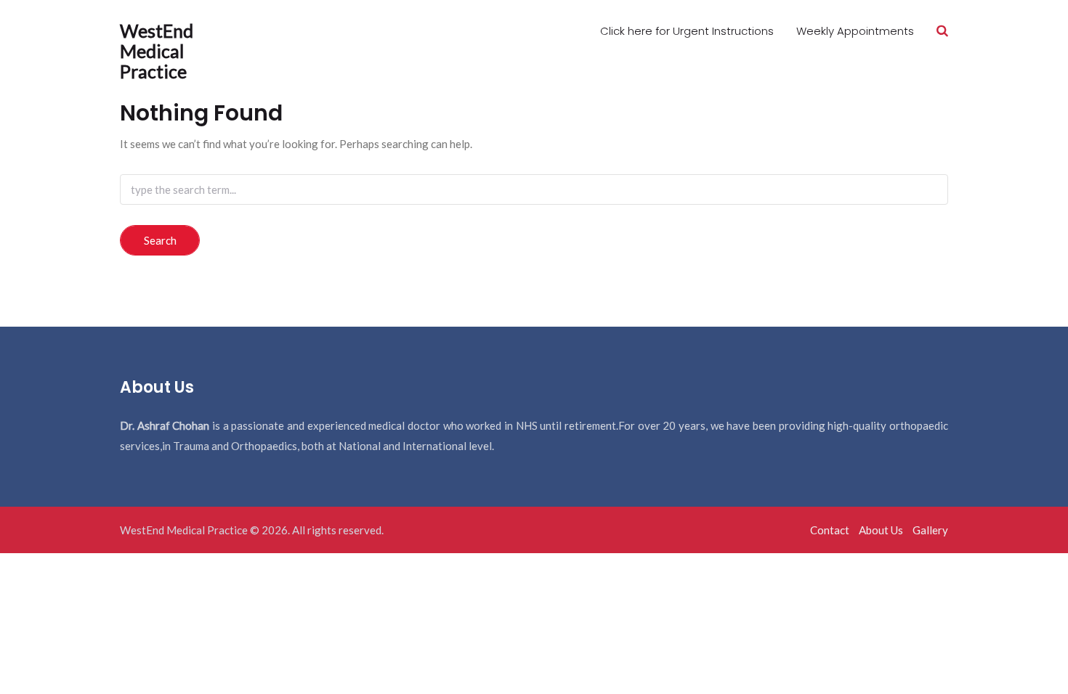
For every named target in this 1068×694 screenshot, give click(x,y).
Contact (829, 529)
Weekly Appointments (855, 30)
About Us (881, 529)
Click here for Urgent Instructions (687, 30)
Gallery (930, 529)
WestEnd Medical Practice (156, 50)
